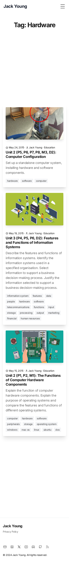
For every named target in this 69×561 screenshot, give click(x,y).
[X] (19, 546)
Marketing (53, 312)
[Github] (40, 546)
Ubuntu (47, 429)
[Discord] (33, 546)
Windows (12, 429)
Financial (11, 318)
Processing (26, 312)
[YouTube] (26, 546)
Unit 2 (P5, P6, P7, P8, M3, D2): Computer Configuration (31, 154)
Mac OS (26, 429)
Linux (36, 429)
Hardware (12, 180)
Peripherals (13, 424)
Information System (17, 295)
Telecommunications (18, 307)
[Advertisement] (34, 68)
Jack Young (12, 526)
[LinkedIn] (12, 546)
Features (37, 295)
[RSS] (47, 546)
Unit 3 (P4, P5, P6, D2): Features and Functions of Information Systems (32, 242)
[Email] (4, 546)
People (11, 301)
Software (27, 180)
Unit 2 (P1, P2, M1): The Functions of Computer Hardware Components (33, 379)
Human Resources (30, 318)
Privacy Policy (10, 531)
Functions (39, 307)
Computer (41, 180)
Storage (11, 312)
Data (48, 295)
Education (49, 147)
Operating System (46, 424)
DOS (57, 429)
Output (40, 312)
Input (51, 307)
